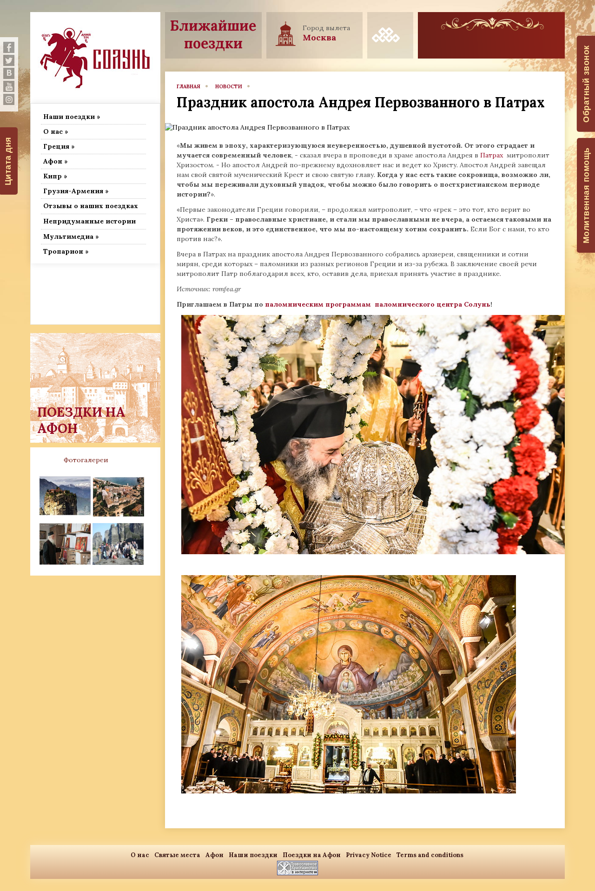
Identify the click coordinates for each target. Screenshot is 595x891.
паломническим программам (319, 304)
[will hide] (8, 47)
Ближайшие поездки (213, 34)
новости (228, 86)
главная (188, 86)
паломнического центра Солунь (432, 304)
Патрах (492, 155)
